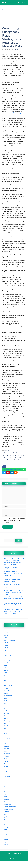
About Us (9, 853)
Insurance (6, 741)
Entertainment (8, 695)
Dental (6, 680)
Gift (5, 723)
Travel (5, 829)
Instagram (7, 738)
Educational (7, 690)
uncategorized (8, 832)
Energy (6, 693)
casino (5, 665)
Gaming (6, 718)
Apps (5, 637)
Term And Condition (7, 856)
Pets (5, 769)
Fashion (6, 698)
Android (6, 635)
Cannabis (6, 663)
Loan (5, 751)
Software (6, 812)
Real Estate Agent (9, 779)
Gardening (7, 721)
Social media (7, 804)
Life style (6, 746)
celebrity (6, 670)
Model (5, 759)
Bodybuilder (7, 655)
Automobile (7, 642)
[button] (18, 2)
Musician (6, 761)
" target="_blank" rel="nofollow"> (13, 469)
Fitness (6, 706)
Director (6, 688)
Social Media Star (9, 809)
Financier (6, 703)
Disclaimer (16, 856)
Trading (6, 827)
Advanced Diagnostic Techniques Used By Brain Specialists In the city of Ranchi (13, 460)
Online (6, 764)
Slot (5, 801)
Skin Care (6, 796)
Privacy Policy (17, 853)
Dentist (6, 683)
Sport (5, 817)
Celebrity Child (8, 673)
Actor (5, 630)
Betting (6, 647)
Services (6, 791)
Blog (5, 653)
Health (6, 731)
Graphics (6, 726)
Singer (5, 794)
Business (6, 658)
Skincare (6, 799)
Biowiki (4, 2)
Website (6, 839)
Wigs (5, 842)
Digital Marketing (9, 685)
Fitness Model (8, 708)
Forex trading (7, 713)
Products (6, 774)
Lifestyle (6, 748)
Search (6, 538)
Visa (5, 837)
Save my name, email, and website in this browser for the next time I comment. (14, 520)
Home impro (7, 733)
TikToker (6, 824)
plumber (6, 771)
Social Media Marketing (10, 806)
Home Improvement (10, 736)
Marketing (7, 753)
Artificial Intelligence (9, 640)
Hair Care (6, 728)
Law (5, 743)
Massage (6, 756)
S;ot (5, 781)
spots (5, 819)
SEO (5, 786)
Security (6, 784)
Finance (6, 451)
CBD (5, 668)
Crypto (6, 678)
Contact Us (23, 856)
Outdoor (6, 766)
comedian (6, 675)
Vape (5, 834)
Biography (7, 650)
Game (5, 716)
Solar (5, 814)
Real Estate (7, 776)
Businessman (7, 660)
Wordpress (7, 844)
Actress (6, 632)
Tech (5, 822)
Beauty (6, 645)
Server (6, 789)
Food (5, 711)
